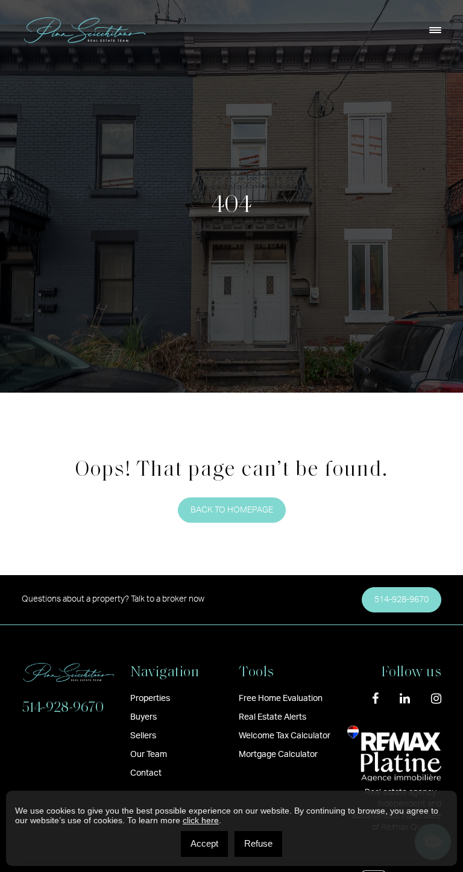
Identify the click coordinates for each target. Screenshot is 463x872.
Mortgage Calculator (278, 754)
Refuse (258, 843)
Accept (204, 843)
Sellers (143, 736)
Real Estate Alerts (272, 717)
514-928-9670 (401, 600)
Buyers (143, 717)
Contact (146, 773)
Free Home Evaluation (281, 698)
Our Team (148, 754)
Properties (150, 698)
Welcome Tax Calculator (284, 736)
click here (201, 820)
